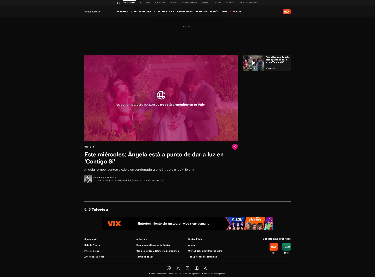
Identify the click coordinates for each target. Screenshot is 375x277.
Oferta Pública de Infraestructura (205, 251)
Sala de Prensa (92, 245)
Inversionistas (91, 251)
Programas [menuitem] (185, 11)
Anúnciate (141, 239)
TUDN (148, 3)
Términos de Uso (145, 257)
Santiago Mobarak (106, 177)
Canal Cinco (160, 3)
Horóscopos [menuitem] (218, 11)
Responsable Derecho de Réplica (153, 245)
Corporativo (90, 239)
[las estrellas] (92, 11)
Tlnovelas (230, 3)
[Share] (235, 147)
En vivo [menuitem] (237, 11)
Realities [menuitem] (201, 11)
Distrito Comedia (189, 3)
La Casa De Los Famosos (249, 3)
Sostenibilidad (195, 239)
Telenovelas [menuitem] (166, 11)
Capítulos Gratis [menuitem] (143, 11)
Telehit (205, 3)
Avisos (191, 245)
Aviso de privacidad (94, 257)
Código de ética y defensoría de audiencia (157, 251)
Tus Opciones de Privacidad (202, 257)
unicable (173, 3)
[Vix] (287, 11)
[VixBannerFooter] (187, 223)
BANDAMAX (217, 3)
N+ (141, 3)
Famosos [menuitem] (123, 11)
